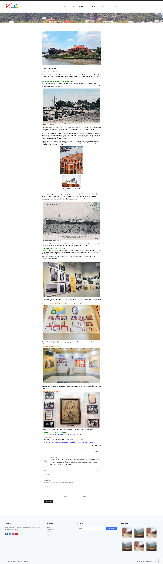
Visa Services (95, 6)
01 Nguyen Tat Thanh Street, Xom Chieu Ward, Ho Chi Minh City (65, 434)
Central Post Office (77, 442)
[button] (98, 62)
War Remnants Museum (88, 442)
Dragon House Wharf (47, 74)
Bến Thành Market (61, 441)
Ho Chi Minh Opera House (65, 442)
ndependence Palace (53, 442)
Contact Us (115, 6)
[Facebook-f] (6, 534)
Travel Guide (105, 6)
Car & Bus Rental (83, 6)
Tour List (73, 6)
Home (65, 6)
